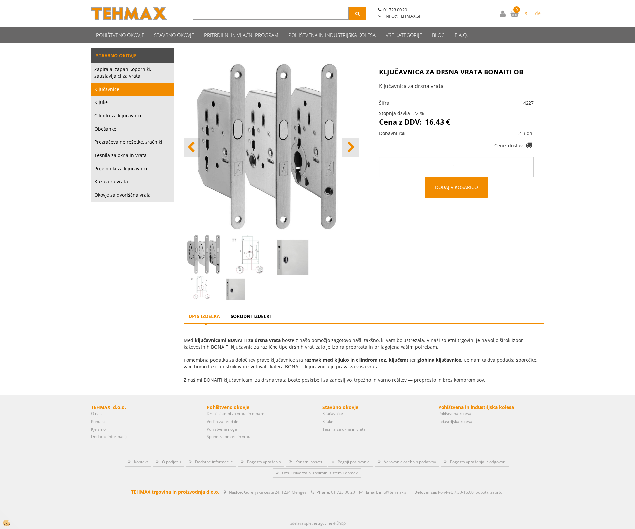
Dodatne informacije (110, 436)
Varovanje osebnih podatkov (410, 462)
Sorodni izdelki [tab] (251, 316)
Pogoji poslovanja (354, 462)
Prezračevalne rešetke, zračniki (128, 142)
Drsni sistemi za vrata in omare (235, 413)
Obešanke (105, 129)
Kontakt (98, 421)
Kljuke (101, 102)
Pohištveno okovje (120, 35)
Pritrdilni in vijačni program (241, 35)
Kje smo (98, 429)
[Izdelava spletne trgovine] (339, 523)
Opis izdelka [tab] (204, 316)
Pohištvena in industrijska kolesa (332, 35)
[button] (350, 147)
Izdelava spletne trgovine (310, 523)
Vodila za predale (222, 421)
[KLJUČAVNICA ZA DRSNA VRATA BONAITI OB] (201, 286)
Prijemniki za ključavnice (121, 168)
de (538, 13)
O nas (96, 413)
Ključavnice (106, 89)
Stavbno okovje (174, 35)
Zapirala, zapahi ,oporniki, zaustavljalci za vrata (122, 72)
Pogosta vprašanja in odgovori (478, 462)
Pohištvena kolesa (454, 413)
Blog (438, 35)
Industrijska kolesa (455, 421)
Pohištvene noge (222, 429)
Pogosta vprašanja (264, 462)
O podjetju (171, 462)
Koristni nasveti (309, 462)
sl (527, 13)
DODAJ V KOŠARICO (456, 187)
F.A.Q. (461, 35)
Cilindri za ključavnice (118, 115)
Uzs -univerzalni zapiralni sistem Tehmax (320, 473)
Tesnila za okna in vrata (120, 155)
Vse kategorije (404, 35)
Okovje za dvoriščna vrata (122, 195)
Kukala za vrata (111, 181)
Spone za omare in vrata (229, 436)
